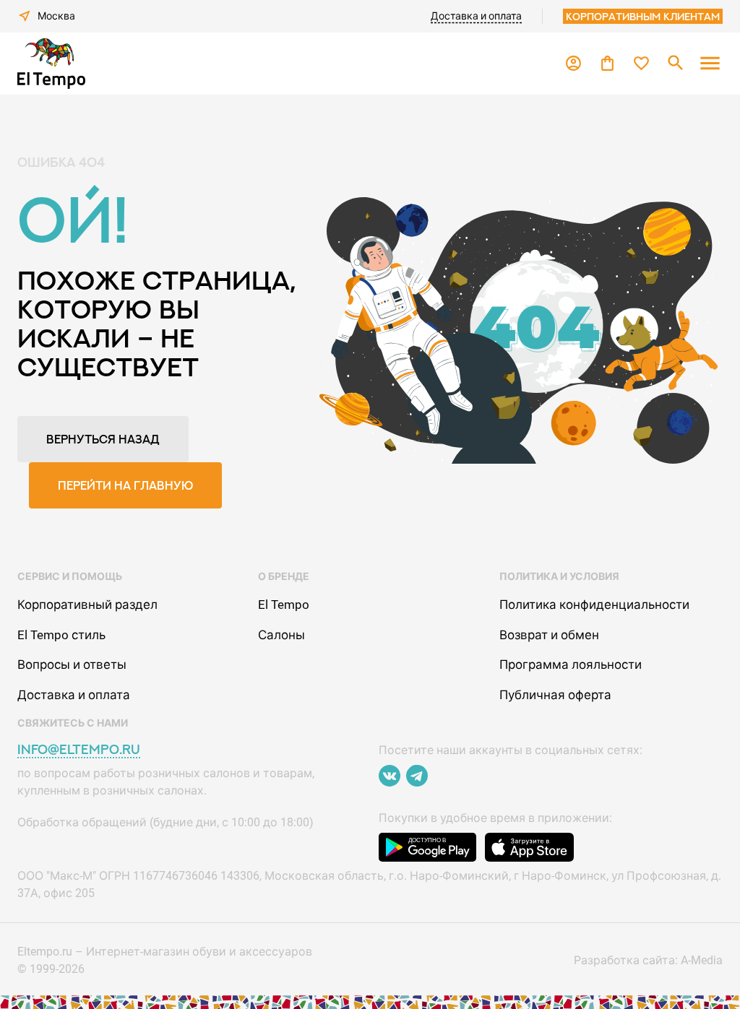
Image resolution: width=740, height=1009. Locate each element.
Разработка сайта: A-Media (648, 960)
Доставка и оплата (476, 16)
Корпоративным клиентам (643, 16)
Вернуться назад (103, 439)
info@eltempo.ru (78, 749)
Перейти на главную (125, 485)
